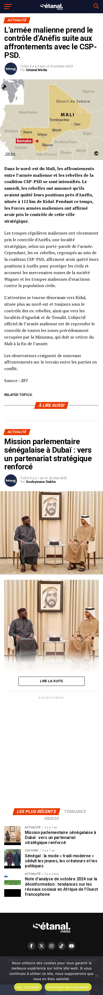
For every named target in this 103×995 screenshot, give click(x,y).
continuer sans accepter (68, 987)
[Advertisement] (51, 752)
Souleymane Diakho (41, 482)
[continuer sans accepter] (96, 975)
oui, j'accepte (28, 987)
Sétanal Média (36, 70)
